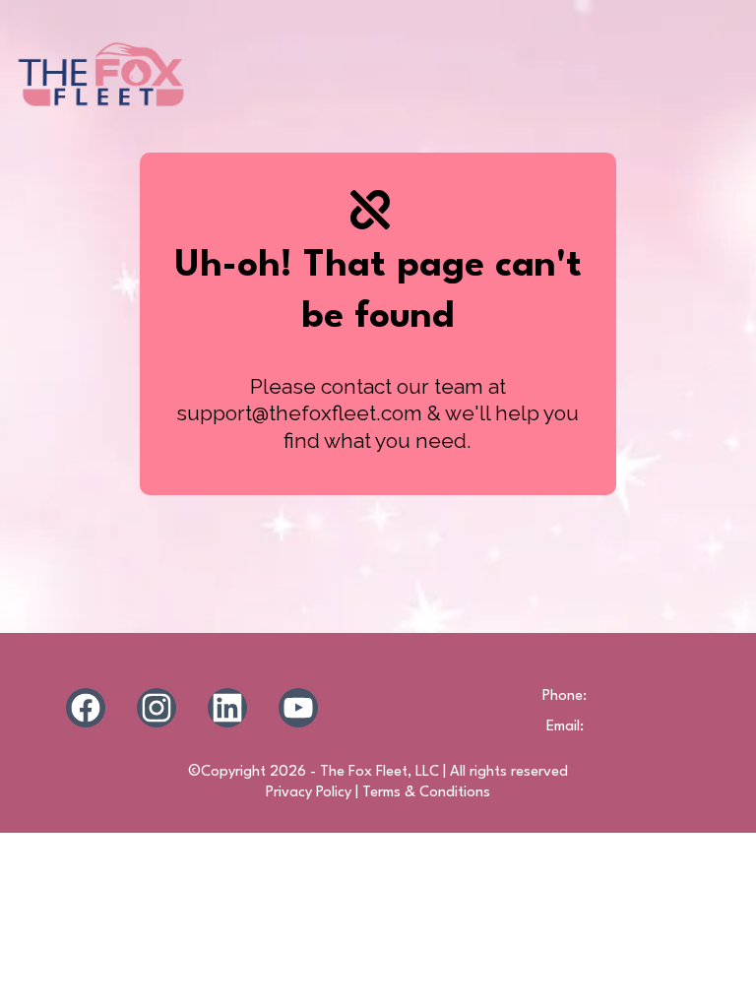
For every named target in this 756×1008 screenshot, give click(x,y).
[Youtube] (298, 707)
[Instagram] (156, 707)
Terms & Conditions (426, 793)
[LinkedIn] (227, 707)
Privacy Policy (308, 793)
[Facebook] (85, 707)
